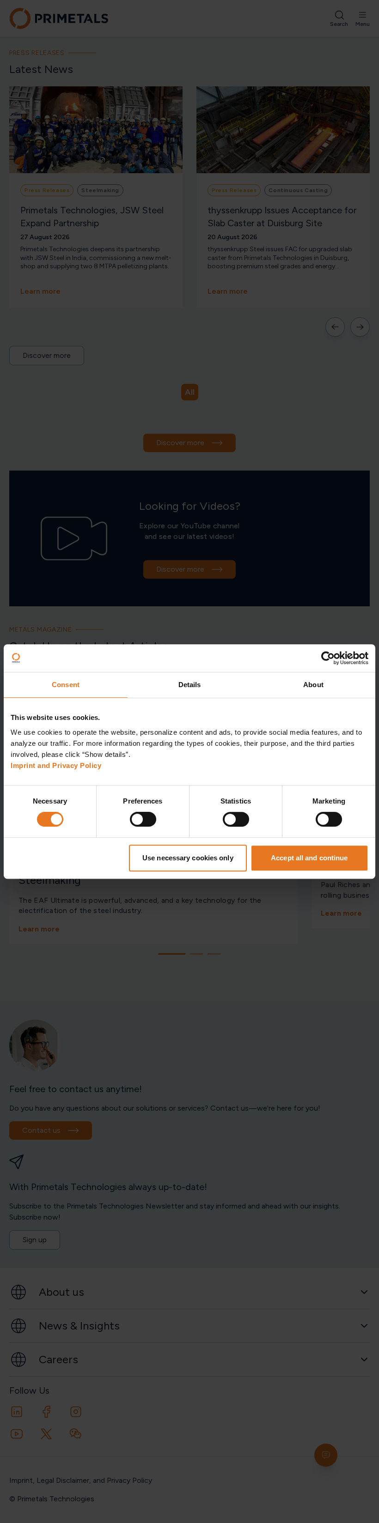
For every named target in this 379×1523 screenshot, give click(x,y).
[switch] (143, 819)
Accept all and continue (309, 858)
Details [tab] (189, 685)
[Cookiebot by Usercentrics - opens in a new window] (327, 658)
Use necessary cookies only (187, 858)
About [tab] (313, 685)
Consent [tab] (65, 685)
